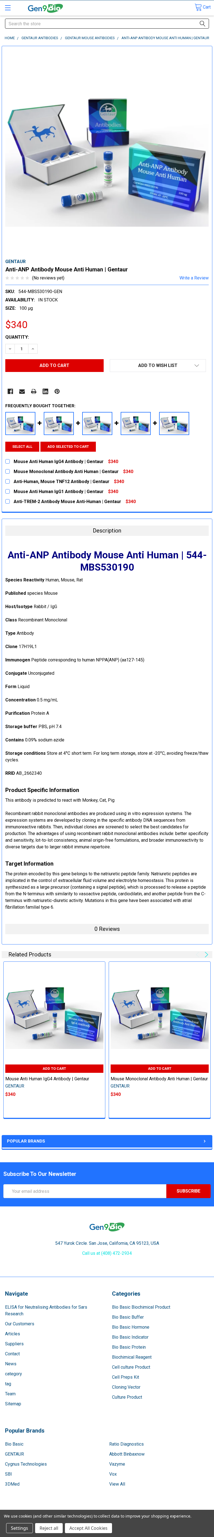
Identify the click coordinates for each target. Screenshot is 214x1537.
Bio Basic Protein (129, 1347)
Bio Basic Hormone (130, 1327)
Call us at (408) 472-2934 (107, 1253)
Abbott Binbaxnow (127, 1454)
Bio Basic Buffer (128, 1317)
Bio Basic (14, 1444)
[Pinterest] (57, 391)
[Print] (34, 391)
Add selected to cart (68, 446)
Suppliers (14, 1343)
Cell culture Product (131, 1367)
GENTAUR (14, 1454)
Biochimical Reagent (132, 1357)
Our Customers (19, 1323)
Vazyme (117, 1464)
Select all (22, 446)
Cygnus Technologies (26, 1464)
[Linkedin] (45, 391)
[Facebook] (10, 391)
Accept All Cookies (88, 1528)
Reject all (49, 1528)
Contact (12, 1353)
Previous (198, 954)
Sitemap (13, 1403)
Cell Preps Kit (125, 1377)
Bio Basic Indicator (130, 1337)
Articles (12, 1333)
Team (10, 1393)
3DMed (12, 1484)
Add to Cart (54, 1068)
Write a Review (194, 278)
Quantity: (17, 337)
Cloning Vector (126, 1387)
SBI (8, 1474)
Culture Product (127, 1397)
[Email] (22, 391)
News (10, 1363)
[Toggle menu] (7, 7)
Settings (19, 1528)
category (13, 1373)
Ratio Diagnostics (126, 1444)
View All (117, 1484)
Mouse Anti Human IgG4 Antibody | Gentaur (47, 1078)
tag (8, 1383)
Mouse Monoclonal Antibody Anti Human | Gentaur (159, 1078)
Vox (113, 1474)
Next (205, 954)
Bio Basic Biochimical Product (141, 1307)
